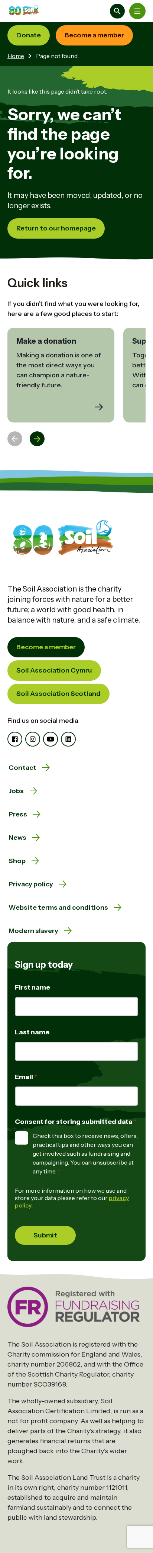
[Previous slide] (14, 438)
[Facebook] (14, 739)
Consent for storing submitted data (74, 1122)
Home (15, 56)
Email (24, 1077)
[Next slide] (37, 438)
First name (32, 987)
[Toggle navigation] (137, 11)
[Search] (117, 11)
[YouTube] (50, 739)
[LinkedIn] (68, 739)
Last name (32, 1032)
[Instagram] (32, 739)
